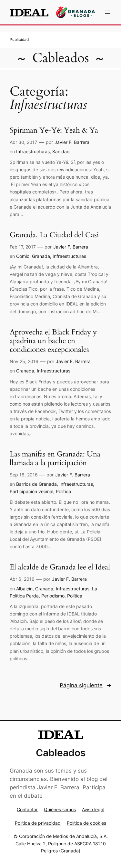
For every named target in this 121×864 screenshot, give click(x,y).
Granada (41, 256)
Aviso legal (93, 809)
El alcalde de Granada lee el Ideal (60, 567)
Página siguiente (85, 685)
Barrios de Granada (36, 484)
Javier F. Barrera (72, 142)
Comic (22, 256)
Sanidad (61, 151)
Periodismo (53, 595)
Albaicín (24, 588)
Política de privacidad (38, 823)
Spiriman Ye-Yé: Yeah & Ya (54, 130)
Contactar (27, 809)
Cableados (60, 58)
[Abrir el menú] (107, 12)
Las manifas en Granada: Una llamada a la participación (55, 458)
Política (63, 491)
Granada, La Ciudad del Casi (54, 235)
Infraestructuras (33, 151)
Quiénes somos (60, 809)
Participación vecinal (31, 491)
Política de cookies (86, 823)
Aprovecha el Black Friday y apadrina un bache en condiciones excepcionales (53, 341)
